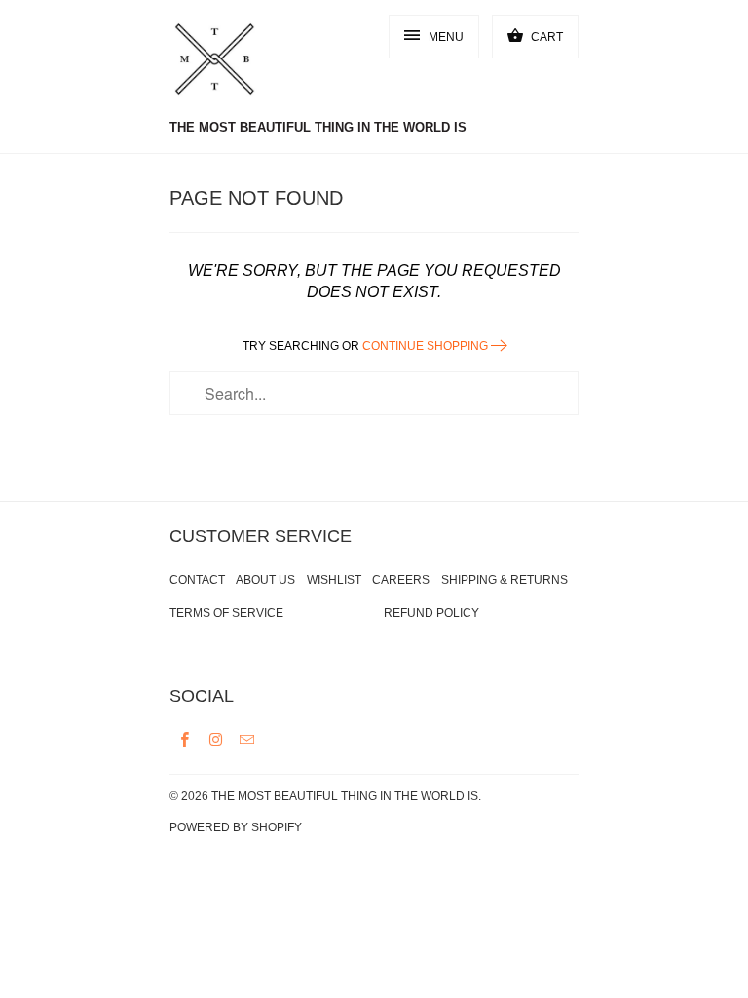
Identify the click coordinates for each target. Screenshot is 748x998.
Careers (401, 580)
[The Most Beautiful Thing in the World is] (247, 62)
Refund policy (431, 613)
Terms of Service (226, 613)
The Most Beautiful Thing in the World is (344, 796)
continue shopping (426, 346)
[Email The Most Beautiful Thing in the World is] (247, 738)
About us (265, 580)
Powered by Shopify (235, 827)
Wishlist (334, 580)
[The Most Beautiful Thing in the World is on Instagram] (216, 738)
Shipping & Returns (504, 580)
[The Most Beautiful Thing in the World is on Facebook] (185, 738)
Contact (197, 580)
